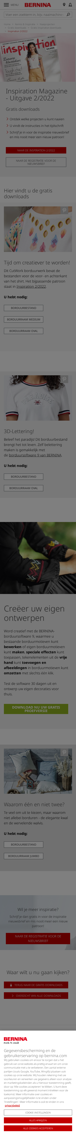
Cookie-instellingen (38, 1112)
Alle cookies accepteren (38, 1128)
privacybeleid (12, 1105)
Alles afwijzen (38, 1120)
